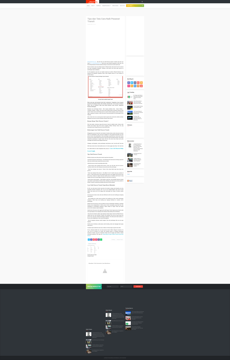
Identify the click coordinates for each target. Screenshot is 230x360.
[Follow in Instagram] (135, 82)
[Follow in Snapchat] (141, 82)
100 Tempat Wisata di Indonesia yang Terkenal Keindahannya (138, 112)
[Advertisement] (115, 12)
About (92, 5)
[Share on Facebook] (91, 240)
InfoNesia (98, 5)
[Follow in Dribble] (128, 86)
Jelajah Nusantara (106, 5)
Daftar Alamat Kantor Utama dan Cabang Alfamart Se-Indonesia (138, 102)
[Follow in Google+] (138, 82)
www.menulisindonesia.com (96, 63)
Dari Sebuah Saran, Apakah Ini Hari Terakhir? (137, 164)
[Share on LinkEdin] (99, 240)
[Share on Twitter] (89, 240)
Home (88, 5)
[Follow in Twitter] (132, 82)
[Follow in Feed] (132, 86)
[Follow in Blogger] (138, 86)
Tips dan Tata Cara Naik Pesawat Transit (91, 255)
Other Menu (129, 5)
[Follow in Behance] (135, 86)
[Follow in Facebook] (128, 82)
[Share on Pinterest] (96, 240)
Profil (128, 174)
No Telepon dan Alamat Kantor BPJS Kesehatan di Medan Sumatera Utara (137, 323)
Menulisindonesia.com (91, 61)
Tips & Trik (122, 5)
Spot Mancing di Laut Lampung (98, 339)
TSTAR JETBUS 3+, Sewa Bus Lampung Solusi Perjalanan (137, 159)
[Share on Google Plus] (94, 240)
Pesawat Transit (120, 239)
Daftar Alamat (115, 5)
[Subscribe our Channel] (141, 86)
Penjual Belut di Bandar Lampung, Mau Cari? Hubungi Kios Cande (137, 328)
